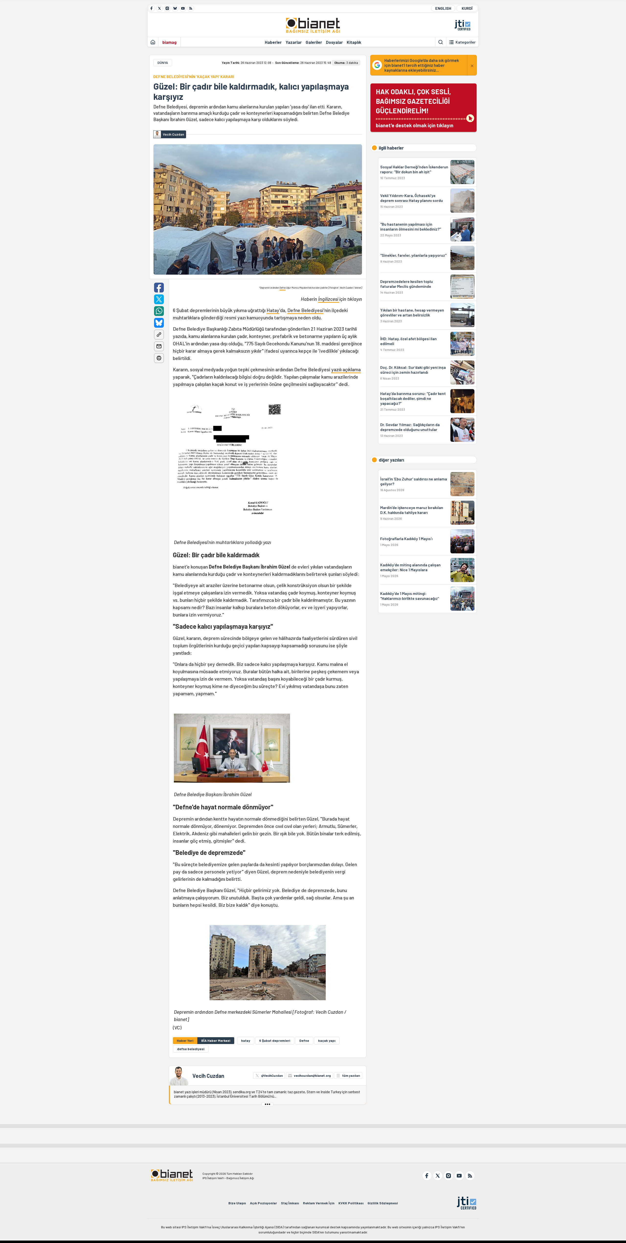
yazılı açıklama (346, 369)
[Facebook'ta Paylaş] (159, 287)
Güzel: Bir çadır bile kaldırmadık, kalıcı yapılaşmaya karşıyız (251, 91)
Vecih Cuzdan (208, 1075)
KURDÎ (467, 8)
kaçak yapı (326, 1040)
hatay (245, 1040)
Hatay (273, 310)
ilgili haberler (391, 148)
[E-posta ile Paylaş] (159, 346)
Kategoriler (466, 42)
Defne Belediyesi (305, 310)
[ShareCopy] (159, 334)
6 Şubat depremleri (274, 1040)
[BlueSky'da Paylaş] (159, 323)
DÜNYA (162, 62)
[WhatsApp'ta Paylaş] (159, 311)
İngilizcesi (328, 299)
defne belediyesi (190, 1049)
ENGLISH (443, 8)
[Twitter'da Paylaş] (159, 299)
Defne (282, 287)
